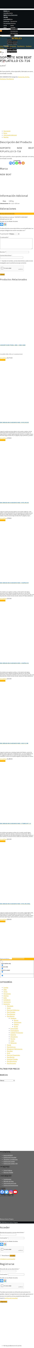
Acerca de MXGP (8, 1155)
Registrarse (3, 1301)
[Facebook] (10, 163)
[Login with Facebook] (1, 224)
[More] (23, 163)
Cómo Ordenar (7, 1170)
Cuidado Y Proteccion (16, 1032)
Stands (9, 1045)
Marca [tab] (5, 133)
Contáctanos (7, 1179)
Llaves (12, 1041)
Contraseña (4, 1238)
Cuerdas (12, 27)
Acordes (9, 1335)
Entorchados (14, 1028)
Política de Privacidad (9, 1157)
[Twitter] (13, 163)
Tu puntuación (4, 234)
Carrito (9, 39)
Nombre (3, 252)
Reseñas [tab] (5, 137)
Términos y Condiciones (10, 1159)
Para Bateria (10, 79)
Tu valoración (4, 237)
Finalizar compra (12, 42)
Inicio (5, 1305)
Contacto (10, 13)
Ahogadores (14, 1037)
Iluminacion (14, 31)
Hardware (3, 79)
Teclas (12, 35)
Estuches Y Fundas (12, 1059)
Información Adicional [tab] (10, 135)
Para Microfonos (12, 1061)
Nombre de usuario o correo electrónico (12, 1232)
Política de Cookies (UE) (10, 1163)
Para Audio (10, 1006)
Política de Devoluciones (10, 1185)
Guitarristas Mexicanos (10, 15)
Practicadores (14, 1030)
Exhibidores (14, 29)
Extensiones (17, 1022)
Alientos (13, 23)
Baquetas (13, 1035)
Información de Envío (9, 1183)
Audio (12, 25)
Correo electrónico (6, 255)
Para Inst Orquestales (13, 1055)
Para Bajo (10, 1051)
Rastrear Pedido (12, 44)
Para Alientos (11, 1014)
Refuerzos (13, 1043)
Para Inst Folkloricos (13, 1010)
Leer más (2, 360)
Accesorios (13, 21)
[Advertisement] (17, 112)
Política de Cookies (9, 1161)
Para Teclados (11, 1012)
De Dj (8, 1053)
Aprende (6, 1334)
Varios (9, 1008)
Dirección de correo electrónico (9, 1269)
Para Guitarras (11, 1047)
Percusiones (14, 33)
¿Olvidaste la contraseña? (7, 1259)
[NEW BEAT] (6, 88)
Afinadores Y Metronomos (14, 1049)
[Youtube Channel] (15, 1192)
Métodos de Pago (8, 1181)
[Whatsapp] (16, 163)
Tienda (5, 1310)
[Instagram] (19, 163)
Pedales (16, 1024)
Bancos (16, 1020)
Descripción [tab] (6, 131)
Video (5, 27)
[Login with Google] (5, 224)
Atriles (27, 77)
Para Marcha (10, 1057)
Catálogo (10, 19)
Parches (12, 1039)
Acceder (12, 1255)
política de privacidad (11, 1298)
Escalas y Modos (12, 1337)
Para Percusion (11, 1063)
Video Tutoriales (12, 52)
